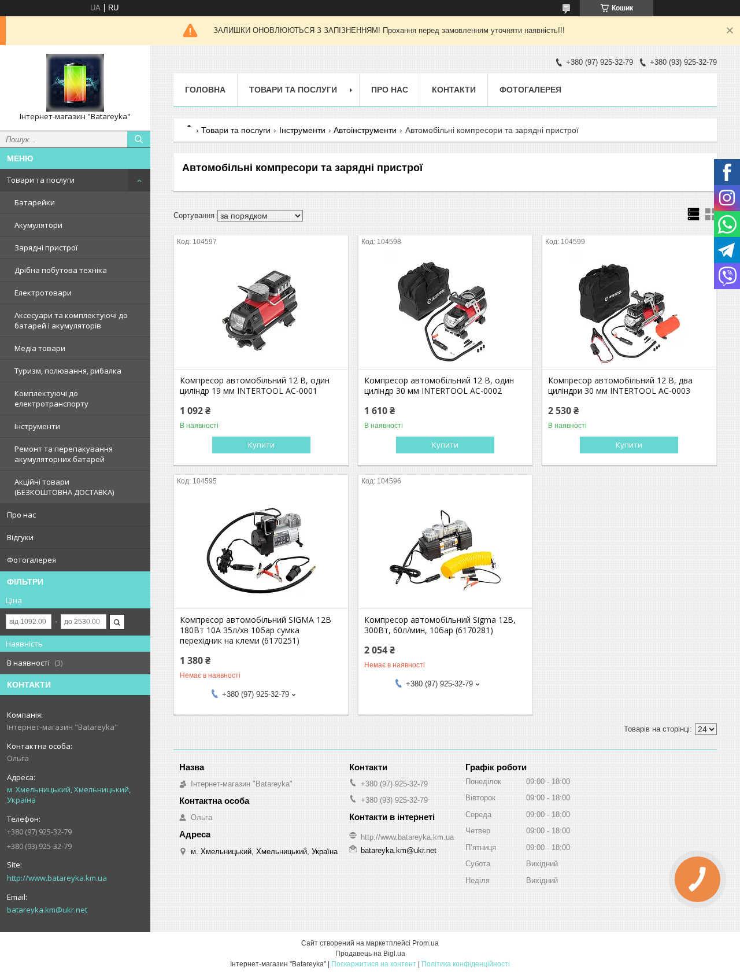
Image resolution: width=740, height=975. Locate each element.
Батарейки (34, 202)
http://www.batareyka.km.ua (57, 878)
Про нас (21, 514)
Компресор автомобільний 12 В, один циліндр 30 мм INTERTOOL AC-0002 (439, 385)
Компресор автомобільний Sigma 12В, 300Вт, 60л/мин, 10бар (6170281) (440, 625)
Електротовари (43, 292)
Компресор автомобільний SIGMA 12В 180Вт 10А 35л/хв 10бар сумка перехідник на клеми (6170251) (255, 630)
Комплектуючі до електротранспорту (51, 398)
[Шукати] (138, 139)
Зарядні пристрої (45, 247)
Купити (261, 445)
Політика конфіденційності (465, 964)
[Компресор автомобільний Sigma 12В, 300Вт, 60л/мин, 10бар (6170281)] (445, 550)
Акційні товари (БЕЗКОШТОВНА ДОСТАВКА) (64, 487)
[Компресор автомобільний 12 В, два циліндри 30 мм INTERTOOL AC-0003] (629, 311)
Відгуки (20, 537)
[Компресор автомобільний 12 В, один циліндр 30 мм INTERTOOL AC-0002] (445, 311)
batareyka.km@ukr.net (47, 909)
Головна (205, 89)
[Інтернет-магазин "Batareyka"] (75, 83)
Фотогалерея (31, 560)
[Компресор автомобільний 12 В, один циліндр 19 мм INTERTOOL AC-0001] (261, 311)
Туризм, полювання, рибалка (67, 370)
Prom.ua (425, 943)
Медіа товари (39, 348)
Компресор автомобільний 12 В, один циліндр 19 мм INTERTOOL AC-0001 (255, 385)
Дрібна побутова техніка (60, 270)
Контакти (454, 89)
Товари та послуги (41, 180)
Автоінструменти (365, 130)
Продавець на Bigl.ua (370, 954)
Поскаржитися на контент (373, 964)
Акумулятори (38, 225)
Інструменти (37, 426)
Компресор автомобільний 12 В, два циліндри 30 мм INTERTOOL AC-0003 (620, 385)
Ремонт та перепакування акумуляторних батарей (63, 454)
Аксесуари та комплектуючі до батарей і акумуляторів (71, 320)
